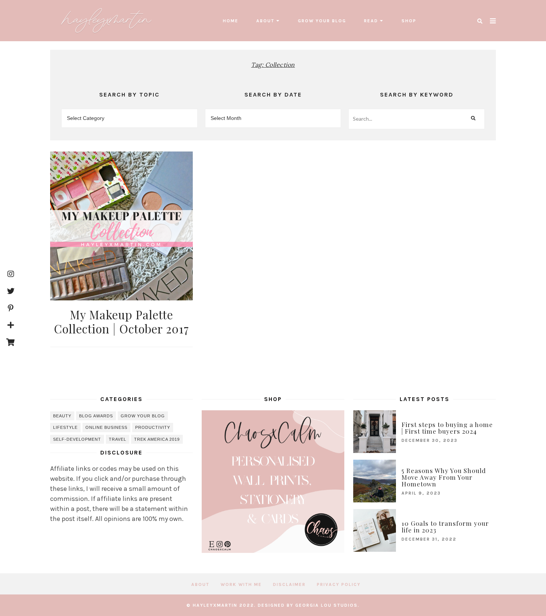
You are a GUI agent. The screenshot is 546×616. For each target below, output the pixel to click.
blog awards (96, 416)
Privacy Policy (339, 584)
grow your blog (322, 20)
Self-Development (77, 439)
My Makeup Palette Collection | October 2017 (121, 321)
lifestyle (65, 427)
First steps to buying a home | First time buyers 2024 (447, 427)
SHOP (409, 20)
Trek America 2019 (157, 439)
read (371, 20)
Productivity (152, 427)
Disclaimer (289, 584)
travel (117, 439)
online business (106, 427)
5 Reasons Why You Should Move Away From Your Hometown (444, 477)
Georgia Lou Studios (326, 605)
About (265, 20)
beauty (62, 416)
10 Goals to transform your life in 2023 (445, 526)
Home (230, 20)
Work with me (241, 584)
